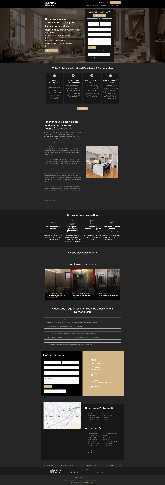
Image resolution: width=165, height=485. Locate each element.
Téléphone (90, 32)
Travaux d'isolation (109, 437)
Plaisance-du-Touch (93, 417)
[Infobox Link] (96, 369)
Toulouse (90, 413)
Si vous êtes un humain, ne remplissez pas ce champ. (57, 388)
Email (89, 26)
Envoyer (92, 47)
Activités (71, 480)
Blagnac (106, 417)
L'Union (90, 423)
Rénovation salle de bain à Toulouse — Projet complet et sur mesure (107, 295)
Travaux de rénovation (110, 451)
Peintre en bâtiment (93, 447)
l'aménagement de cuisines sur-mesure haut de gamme (58, 136)
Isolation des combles (93, 443)
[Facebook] (71, 472)
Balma (105, 423)
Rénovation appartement (110, 443)
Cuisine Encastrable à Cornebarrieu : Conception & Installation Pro (104, 465)
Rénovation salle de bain (110, 449)
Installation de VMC (93, 439)
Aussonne (106, 421)
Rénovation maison (109, 447)
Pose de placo (91, 453)
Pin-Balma (106, 413)
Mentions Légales (78, 480)
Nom (101, 21)
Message (90, 37)
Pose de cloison (92, 449)
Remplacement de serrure (110, 433)
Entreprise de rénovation (110, 441)
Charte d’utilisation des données (91, 480)
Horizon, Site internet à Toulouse (86, 482)
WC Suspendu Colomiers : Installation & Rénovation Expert (59, 465)
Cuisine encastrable (93, 433)
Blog (66, 480)
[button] (100, 2)
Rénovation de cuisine (109, 445)
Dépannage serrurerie (93, 435)
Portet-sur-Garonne (93, 419)
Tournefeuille (91, 415)
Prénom (90, 21)
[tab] (82, 318)
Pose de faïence (92, 451)
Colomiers (106, 419)
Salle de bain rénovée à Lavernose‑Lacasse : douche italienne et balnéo (56, 295)
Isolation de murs (92, 441)
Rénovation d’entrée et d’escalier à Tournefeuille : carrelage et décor (82, 295)
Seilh (89, 421)
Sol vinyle (106, 435)
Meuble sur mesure (93, 445)
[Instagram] (74, 472)
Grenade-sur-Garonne (110, 415)
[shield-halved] (95, 58)
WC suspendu (107, 439)
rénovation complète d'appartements (53, 138)
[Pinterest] (77, 472)
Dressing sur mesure (93, 437)
